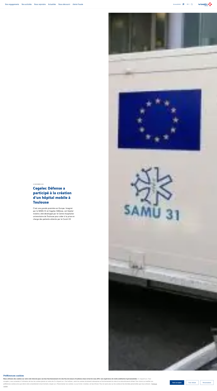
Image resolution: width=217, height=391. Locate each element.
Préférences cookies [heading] (13, 375)
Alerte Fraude (78, 4)
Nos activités (27, 4)
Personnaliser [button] (207, 382)
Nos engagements (12, 4)
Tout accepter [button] (177, 382)
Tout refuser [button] (192, 382)
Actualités (52, 4)
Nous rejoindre (40, 4)
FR (187, 4)
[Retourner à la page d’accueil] (205, 4)
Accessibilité (177, 4)
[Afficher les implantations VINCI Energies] (183, 4)
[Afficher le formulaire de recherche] (191, 4)
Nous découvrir (64, 4)
